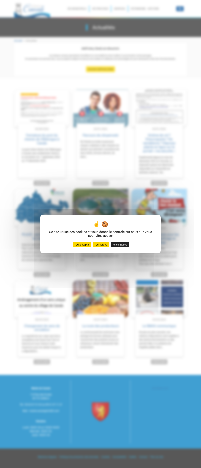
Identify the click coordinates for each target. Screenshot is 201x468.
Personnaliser (120, 244)
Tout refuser (101, 244)
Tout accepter (82, 244)
